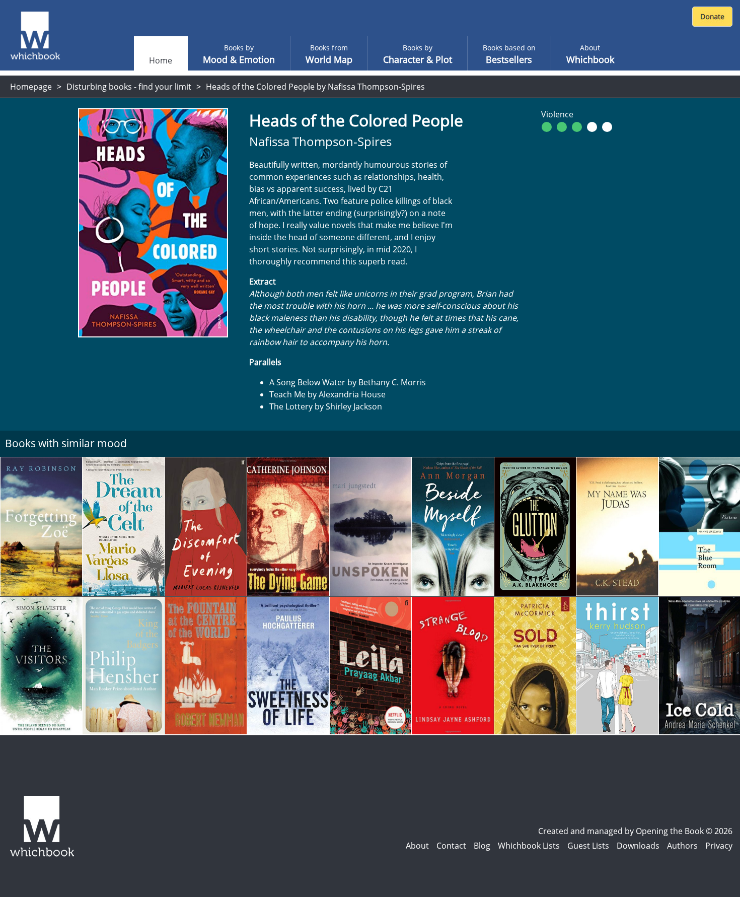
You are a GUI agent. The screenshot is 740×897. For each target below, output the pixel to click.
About (417, 845)
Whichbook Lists (529, 845)
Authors (682, 845)
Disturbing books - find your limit (128, 86)
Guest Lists (588, 845)
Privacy (718, 845)
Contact (451, 845)
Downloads (638, 845)
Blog (482, 845)
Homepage (31, 86)
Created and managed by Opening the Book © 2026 (635, 831)
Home (160, 60)
